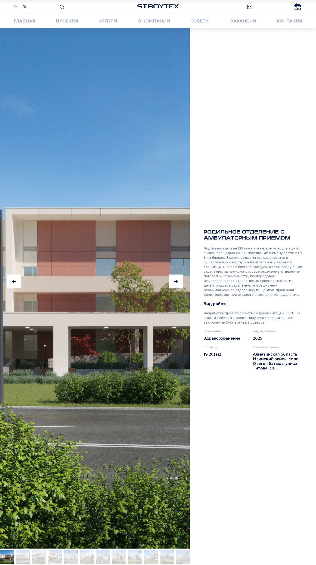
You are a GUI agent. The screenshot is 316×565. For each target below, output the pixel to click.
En (16, 7)
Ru (25, 7)
